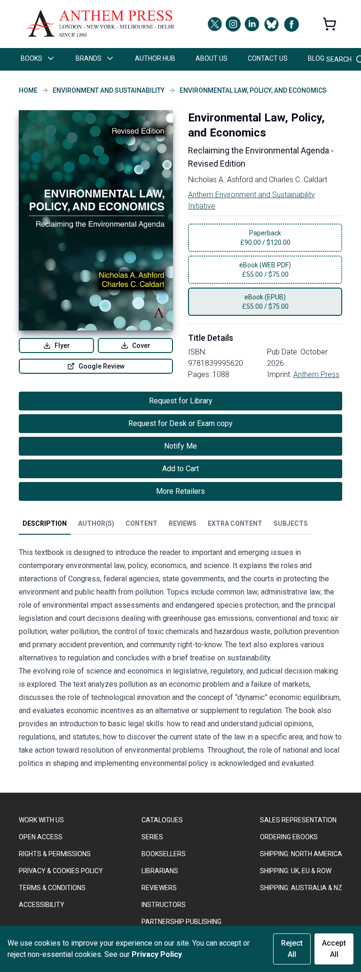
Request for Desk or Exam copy (180, 423)
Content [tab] (141, 523)
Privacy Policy (157, 954)
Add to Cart (180, 468)
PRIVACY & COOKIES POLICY (61, 871)
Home (28, 90)
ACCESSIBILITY (41, 904)
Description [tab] (45, 523)
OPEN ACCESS (41, 837)
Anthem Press (316, 374)
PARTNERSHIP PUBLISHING (181, 921)
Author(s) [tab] (96, 523)
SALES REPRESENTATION (298, 820)
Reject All (292, 949)
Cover (141, 345)
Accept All (334, 949)
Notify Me (180, 446)
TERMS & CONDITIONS (52, 888)
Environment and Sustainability (109, 90)
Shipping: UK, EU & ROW (295, 871)
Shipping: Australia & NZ (301, 888)
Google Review (101, 366)
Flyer (62, 345)
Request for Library (180, 400)
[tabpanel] (180, 659)
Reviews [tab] (182, 523)
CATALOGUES (162, 820)
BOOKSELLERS (163, 854)
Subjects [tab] (291, 523)
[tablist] (165, 525)
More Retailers (180, 491)
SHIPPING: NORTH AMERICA (301, 854)
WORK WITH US (41, 820)
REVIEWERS (159, 888)
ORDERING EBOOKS (289, 837)
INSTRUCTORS (163, 904)
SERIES (152, 837)
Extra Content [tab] (235, 523)
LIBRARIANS (159, 871)
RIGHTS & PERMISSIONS (55, 854)
